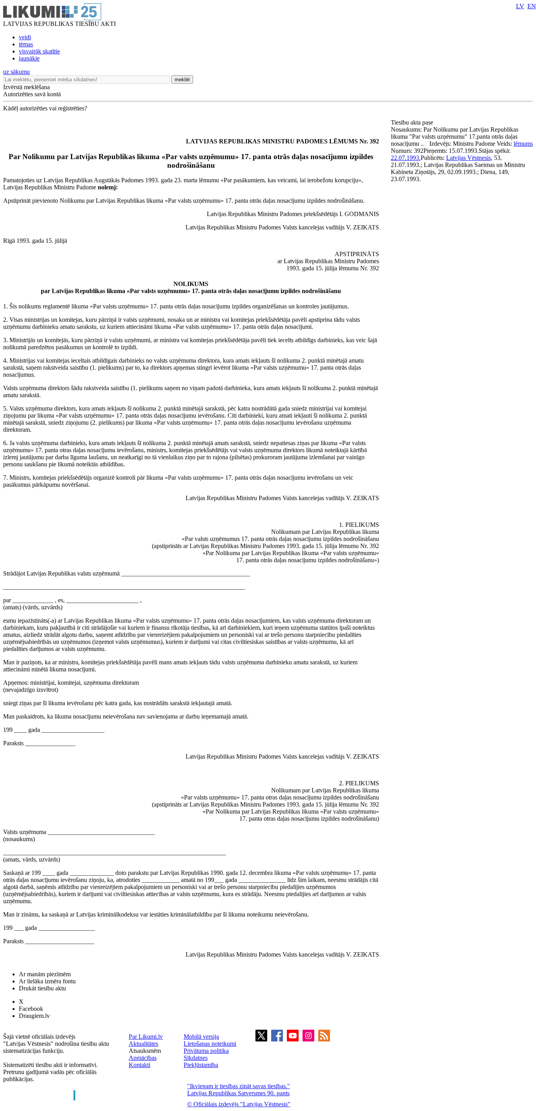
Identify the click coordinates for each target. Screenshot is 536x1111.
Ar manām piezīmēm (45, 974)
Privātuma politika (206, 1050)
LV (520, 6)
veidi (25, 37)
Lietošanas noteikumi (210, 1043)
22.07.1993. (406, 157)
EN (531, 6)
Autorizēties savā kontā (32, 94)
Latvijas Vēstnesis (468, 157)
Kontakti (139, 1065)
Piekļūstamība (201, 1065)
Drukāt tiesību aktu (42, 988)
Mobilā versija (201, 1036)
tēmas (26, 44)
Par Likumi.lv (146, 1036)
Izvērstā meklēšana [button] (26, 87)
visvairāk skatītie (39, 51)
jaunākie (29, 58)
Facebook (31, 1008)
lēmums (523, 143)
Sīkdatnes (196, 1057)
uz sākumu (16, 71)
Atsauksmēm (145, 1050)
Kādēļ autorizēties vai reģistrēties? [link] (45, 108)
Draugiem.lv (34, 1015)
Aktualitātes (143, 1043)
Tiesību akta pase (413, 122)
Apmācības (143, 1057)
